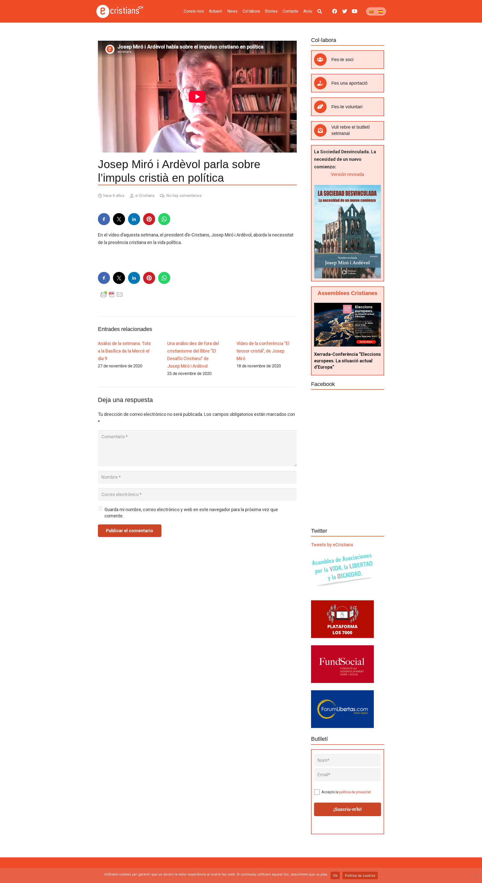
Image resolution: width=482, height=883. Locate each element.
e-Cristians (145, 195)
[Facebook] (335, 11)
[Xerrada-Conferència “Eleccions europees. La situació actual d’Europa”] (347, 306)
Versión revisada (347, 174)
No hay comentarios (184, 195)
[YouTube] (355, 11)
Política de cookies (360, 875)
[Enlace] (120, 11)
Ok (335, 875)
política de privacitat (355, 792)
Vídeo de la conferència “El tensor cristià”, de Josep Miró (262, 351)
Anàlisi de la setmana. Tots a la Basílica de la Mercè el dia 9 (124, 351)
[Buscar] (320, 11)
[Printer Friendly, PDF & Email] (112, 294)
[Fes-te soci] (322, 59)
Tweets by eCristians (332, 544)
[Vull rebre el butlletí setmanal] (322, 130)
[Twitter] (345, 11)
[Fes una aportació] (322, 83)
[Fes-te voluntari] (322, 107)
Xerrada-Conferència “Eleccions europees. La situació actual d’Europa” (347, 360)
